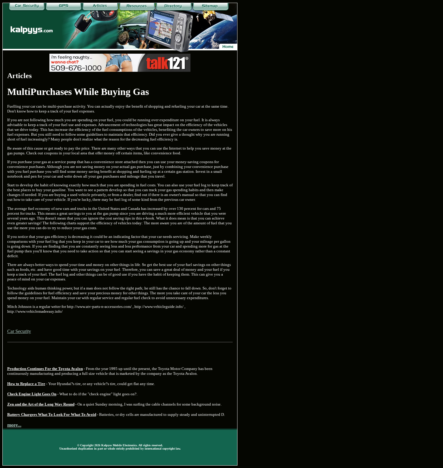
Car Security (19, 331)
